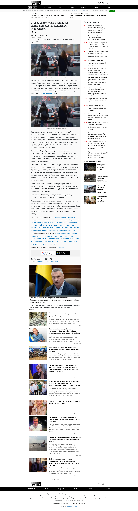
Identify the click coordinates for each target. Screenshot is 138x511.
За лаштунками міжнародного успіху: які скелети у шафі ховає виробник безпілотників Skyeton (98, 45)
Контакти (82, 503)
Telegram (60, 247)
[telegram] (98, 3)
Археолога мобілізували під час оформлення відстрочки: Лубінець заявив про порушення (87, 12)
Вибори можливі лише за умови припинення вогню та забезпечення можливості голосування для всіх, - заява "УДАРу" (98, 126)
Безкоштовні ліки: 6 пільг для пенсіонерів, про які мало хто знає (88, 16)
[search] (107, 3)
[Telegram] (35, 32)
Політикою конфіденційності (77, 10)
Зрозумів (111, 10)
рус (35, 7)
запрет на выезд (52, 262)
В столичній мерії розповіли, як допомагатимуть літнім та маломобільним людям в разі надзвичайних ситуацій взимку (98, 71)
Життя (83, 7)
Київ (59, 7)
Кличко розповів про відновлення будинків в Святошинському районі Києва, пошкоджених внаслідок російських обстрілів (98, 29)
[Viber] (38, 32)
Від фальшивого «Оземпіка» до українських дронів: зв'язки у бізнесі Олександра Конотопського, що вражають (98, 154)
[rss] (103, 3)
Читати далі (55, 479)
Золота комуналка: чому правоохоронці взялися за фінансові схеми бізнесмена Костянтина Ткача (97, 135)
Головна (47, 7)
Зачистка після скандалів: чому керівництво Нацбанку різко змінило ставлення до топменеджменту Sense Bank (98, 54)
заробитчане (40, 262)
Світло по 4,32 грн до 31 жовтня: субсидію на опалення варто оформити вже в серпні (47, 16)
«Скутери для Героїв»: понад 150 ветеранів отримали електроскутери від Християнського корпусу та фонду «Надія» (97, 91)
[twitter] (100, 3)
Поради (71, 7)
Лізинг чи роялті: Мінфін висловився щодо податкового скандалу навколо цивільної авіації (98, 116)
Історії (95, 7)
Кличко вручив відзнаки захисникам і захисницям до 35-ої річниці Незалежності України (97, 62)
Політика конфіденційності (61, 503)
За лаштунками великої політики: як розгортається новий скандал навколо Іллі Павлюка (97, 107)
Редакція (74, 503)
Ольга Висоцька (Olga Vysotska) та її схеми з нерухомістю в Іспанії (98, 100)
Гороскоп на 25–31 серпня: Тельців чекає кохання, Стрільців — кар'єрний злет (49, 12)
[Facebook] (32, 32)
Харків (107, 7)
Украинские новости (48, 93)
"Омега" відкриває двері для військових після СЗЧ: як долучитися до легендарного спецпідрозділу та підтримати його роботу (97, 145)
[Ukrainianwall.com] (36, 3)
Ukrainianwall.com (71, 506)
